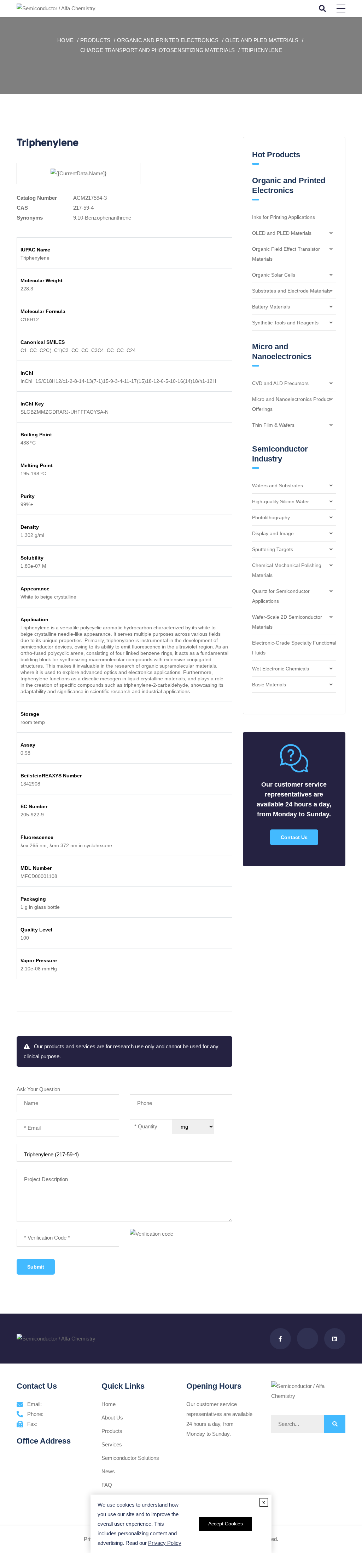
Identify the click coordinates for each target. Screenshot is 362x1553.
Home (65, 40)
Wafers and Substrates (277, 485)
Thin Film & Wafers (273, 425)
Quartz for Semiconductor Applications (281, 596)
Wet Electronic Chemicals (280, 668)
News (108, 1471)
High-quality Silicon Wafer (280, 501)
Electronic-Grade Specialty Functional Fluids (294, 647)
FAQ (106, 1484)
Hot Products (276, 154)
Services (111, 1444)
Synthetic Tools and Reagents (285, 322)
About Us (112, 1417)
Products (95, 40)
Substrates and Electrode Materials (291, 290)
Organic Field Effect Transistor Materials (286, 253)
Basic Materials (269, 684)
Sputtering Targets (272, 549)
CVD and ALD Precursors (280, 383)
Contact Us (294, 837)
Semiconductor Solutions (130, 1458)
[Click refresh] (151, 1234)
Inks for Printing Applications (283, 217)
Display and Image (273, 533)
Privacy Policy (164, 1543)
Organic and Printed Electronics (167, 40)
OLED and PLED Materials (261, 40)
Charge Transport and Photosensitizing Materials (157, 50)
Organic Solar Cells (273, 274)
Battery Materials (271, 306)
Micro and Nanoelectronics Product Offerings (291, 404)
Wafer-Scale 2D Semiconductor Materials (287, 621)
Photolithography (271, 517)
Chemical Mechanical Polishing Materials (286, 570)
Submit (35, 1266)
